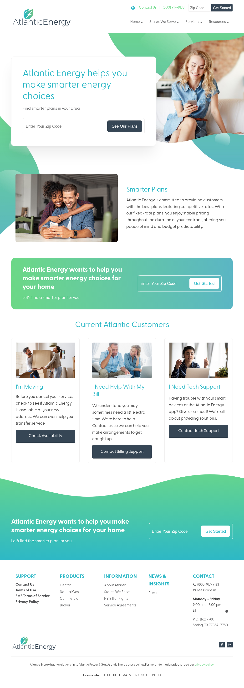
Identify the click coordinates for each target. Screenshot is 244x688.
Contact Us (24, 585)
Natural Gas (69, 592)
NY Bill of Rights (116, 599)
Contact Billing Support (122, 452)
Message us (207, 590)
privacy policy (204, 664)
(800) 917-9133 (174, 8)
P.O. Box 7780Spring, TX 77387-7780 (210, 622)
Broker (65, 605)
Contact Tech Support (198, 431)
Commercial (69, 599)
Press (152, 593)
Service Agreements (120, 605)
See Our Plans (125, 126)
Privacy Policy (27, 602)
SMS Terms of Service (32, 596)
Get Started (222, 8)
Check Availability (45, 436)
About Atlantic (115, 585)
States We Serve (162, 22)
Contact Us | (149, 8)
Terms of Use (25, 590)
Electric (65, 585)
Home (135, 22)
